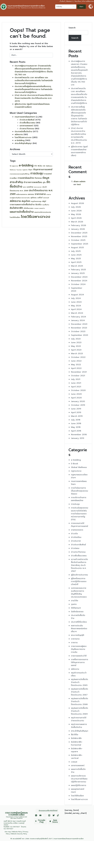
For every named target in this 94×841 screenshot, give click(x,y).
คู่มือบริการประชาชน (79, 574)
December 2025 (79, 232)
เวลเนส (36, 208)
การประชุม (36, 173)
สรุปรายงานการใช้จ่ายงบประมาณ (78, 719)
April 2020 (76, 397)
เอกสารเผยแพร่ (26, 125)
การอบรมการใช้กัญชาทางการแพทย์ (79, 525)
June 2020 (76, 394)
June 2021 (76, 383)
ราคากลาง (40, 194)
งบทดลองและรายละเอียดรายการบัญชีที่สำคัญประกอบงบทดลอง (79, 592)
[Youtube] (40, 815)
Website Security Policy (19, 834)
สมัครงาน (19, 134)
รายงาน (74, 642)
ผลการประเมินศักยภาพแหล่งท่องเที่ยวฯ (79, 628)
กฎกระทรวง (76, 471)
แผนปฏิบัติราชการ (78, 785)
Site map (8, 832)
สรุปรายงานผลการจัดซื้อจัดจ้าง (28, 203)
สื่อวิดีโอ (38, 204)
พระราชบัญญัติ (77, 635)
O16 (44, 166)
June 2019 (76, 408)
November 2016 (79, 434)
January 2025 (78, 273)
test (79, 184)
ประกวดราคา (38, 187)
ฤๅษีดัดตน (33, 198)
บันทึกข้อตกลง (77, 611)
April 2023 (76, 349)
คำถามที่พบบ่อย (88, 1)
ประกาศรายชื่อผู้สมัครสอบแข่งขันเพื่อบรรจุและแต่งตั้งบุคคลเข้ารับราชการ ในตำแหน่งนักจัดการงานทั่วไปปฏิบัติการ (33, 89)
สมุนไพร (26, 201)
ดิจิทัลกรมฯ (76, 607)
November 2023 (79, 327)
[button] (91, 13)
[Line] (49, 815)
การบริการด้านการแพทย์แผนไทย (78, 499)
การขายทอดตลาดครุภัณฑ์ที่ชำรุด (20, 174)
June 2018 (76, 423)
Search (72, 27)
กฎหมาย (25, 170)
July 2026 (76, 207)
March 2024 (77, 313)
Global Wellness (79, 467)
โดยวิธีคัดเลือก (15, 217)
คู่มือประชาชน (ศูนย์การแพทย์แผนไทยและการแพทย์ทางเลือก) (79, 151)
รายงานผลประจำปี (79, 655)
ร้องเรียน (78, 1)
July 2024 (76, 298)
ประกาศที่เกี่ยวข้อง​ (79, 621)
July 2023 (76, 338)
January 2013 (77, 438)
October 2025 (78, 240)
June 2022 (76, 360)
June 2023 (76, 342)
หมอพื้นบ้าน (45, 205)
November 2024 (79, 280)
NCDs (40, 166)
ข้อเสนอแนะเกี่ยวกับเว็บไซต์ (48, 810)
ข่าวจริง (74, 533)
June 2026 (76, 210)
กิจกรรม (38, 178)
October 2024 (78, 284)
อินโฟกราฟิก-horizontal (76, 743)
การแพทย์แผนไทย (26, 178)
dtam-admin (79, 181)
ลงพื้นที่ (39, 198)
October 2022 (78, 357)
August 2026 (77, 203)
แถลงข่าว (42, 208)
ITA (35, 166)
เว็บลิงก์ (62, 1)
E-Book (74, 463)
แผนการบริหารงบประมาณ (42, 212)
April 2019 (76, 412)
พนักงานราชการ (21, 194)
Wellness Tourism (16, 170)
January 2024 (78, 320)
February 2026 (78, 225)
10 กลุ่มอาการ (14, 166)
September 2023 (79, 335)
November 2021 (79, 371)
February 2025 (78, 269)
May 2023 (76, 346)
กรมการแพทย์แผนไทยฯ (25, 116)
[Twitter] (54, 815)
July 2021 (75, 379)
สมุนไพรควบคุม (36, 201)
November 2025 (79, 236)
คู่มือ (44, 182)
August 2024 (77, 294)
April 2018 (76, 430)
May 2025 (76, 258)
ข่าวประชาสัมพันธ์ (27, 119)
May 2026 (76, 214)
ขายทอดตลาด (77, 529)
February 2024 (78, 316)
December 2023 (79, 324)
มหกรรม (31, 194)
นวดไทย (30, 187)
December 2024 (79, 277)
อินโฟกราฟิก (16, 208)
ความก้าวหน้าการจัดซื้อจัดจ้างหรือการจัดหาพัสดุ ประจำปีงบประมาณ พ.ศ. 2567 (79, 565)
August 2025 (77, 247)
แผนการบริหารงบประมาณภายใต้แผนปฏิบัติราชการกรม (79, 778)
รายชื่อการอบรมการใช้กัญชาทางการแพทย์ (79, 662)
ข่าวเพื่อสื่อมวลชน (27, 122)
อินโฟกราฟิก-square (76, 750)
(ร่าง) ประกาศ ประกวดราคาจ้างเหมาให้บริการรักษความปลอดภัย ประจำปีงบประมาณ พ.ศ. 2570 (34, 98)
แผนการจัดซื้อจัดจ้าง (22, 212)
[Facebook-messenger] (36, 815)
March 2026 (77, 221)
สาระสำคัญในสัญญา (23, 143)
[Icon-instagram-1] (45, 815)
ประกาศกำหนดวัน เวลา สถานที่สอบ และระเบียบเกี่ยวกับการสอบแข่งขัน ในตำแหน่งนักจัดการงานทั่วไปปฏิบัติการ (34, 80)
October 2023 (78, 331)
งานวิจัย (74, 600)
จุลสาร (74, 604)
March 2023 (77, 353)
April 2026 (76, 218)
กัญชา (30, 169)
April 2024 (76, 309)
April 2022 (76, 368)
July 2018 (75, 419)
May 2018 (76, 427)
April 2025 (76, 262)
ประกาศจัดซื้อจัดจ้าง (23, 131)
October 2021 (78, 375)
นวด (24, 187)
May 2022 (76, 364)
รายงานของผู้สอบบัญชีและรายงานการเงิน (79, 649)
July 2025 (76, 251)
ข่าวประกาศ (76, 540)
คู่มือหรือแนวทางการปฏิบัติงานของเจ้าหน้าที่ (78, 581)
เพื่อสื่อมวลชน (28, 208)
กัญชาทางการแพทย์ (42, 169)
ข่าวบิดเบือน (76, 537)
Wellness (49, 166)
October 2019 (78, 405)
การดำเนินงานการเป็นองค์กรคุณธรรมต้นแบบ (79, 490)
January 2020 (78, 401)
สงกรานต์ (46, 198)
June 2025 (76, 254)
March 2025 (77, 265)
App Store (55, 821)
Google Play (41, 821)
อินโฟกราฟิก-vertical (76, 757)
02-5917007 (15, 827)
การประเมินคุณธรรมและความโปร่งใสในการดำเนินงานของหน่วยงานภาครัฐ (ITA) (79, 513)
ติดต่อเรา (69, 1)
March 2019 (77, 416)
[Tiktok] (58, 815)
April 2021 (76, 386)
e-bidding (19, 140)
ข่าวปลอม (75, 548)
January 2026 (78, 229)
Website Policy (17, 832)
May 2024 (76, 305)
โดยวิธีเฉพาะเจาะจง (23, 137)
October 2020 (78, 390)
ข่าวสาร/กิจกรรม (27, 128)
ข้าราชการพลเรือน (33, 182)
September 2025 (79, 243)
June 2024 (76, 302)
